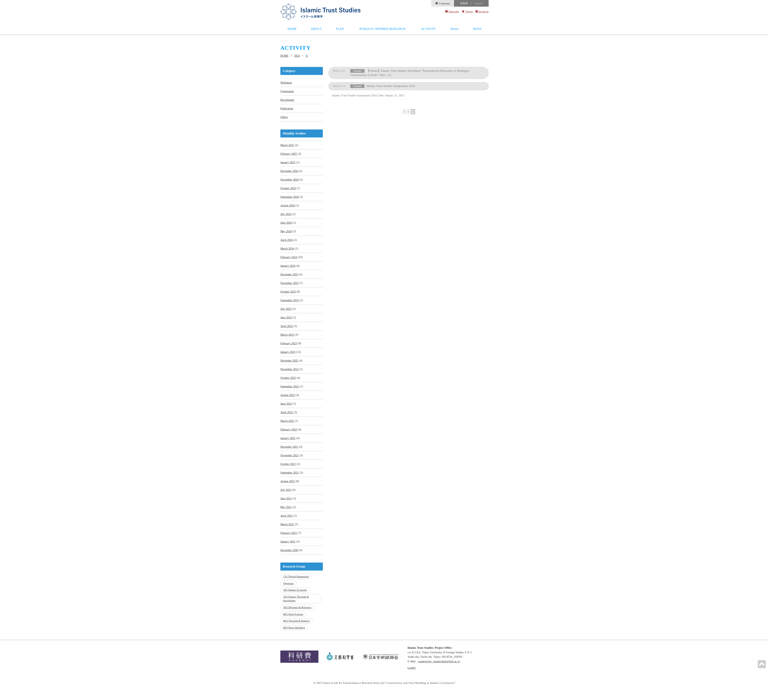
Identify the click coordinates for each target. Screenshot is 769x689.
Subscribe (453, 11)
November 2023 (289, 283)
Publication (286, 108)
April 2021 (286, 515)
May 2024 (286, 231)
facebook (483, 11)
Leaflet (412, 667)
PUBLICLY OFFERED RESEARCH (382, 28)
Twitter (469, 11)
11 (306, 56)
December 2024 (289, 171)
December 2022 (289, 360)
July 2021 (285, 489)
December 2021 (289, 446)
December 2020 (289, 550)
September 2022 (289, 386)
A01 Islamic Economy (295, 589)
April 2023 (286, 326)
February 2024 (288, 257)
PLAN (340, 28)
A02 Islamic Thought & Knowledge (296, 598)
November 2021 (289, 455)
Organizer (288, 583)
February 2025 (288, 153)
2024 (297, 56)
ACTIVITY (428, 28)
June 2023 (286, 317)
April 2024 (286, 239)
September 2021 (289, 472)
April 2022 (286, 412)
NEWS (477, 28)
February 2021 (288, 532)
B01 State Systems (293, 614)
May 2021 (286, 507)
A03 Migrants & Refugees (297, 607)
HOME (292, 28)
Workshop (286, 82)
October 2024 (288, 188)
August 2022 (287, 395)
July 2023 (285, 308)
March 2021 (287, 524)
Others (284, 117)
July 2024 (285, 214)
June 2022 (286, 403)
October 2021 (288, 464)
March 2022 (287, 420)
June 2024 (286, 222)
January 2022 (287, 438)
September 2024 (289, 196)
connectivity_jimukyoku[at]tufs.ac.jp (439, 661)
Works (454, 28)
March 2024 (287, 248)
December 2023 (289, 274)
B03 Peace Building (294, 627)
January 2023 (287, 352)
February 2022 (288, 429)
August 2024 (287, 205)
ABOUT (316, 28)
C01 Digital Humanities (296, 576)
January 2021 (287, 541)
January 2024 (287, 265)
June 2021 (286, 498)
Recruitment (287, 99)
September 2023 (289, 300)
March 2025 (287, 145)
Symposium (287, 91)
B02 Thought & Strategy (296, 620)
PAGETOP (762, 664)
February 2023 (288, 343)
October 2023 (288, 291)
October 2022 (288, 377)
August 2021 (287, 481)
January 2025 (287, 162)
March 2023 (287, 334)
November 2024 (289, 179)
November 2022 (289, 369)
